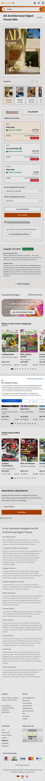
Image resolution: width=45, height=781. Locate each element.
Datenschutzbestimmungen (35, 378)
